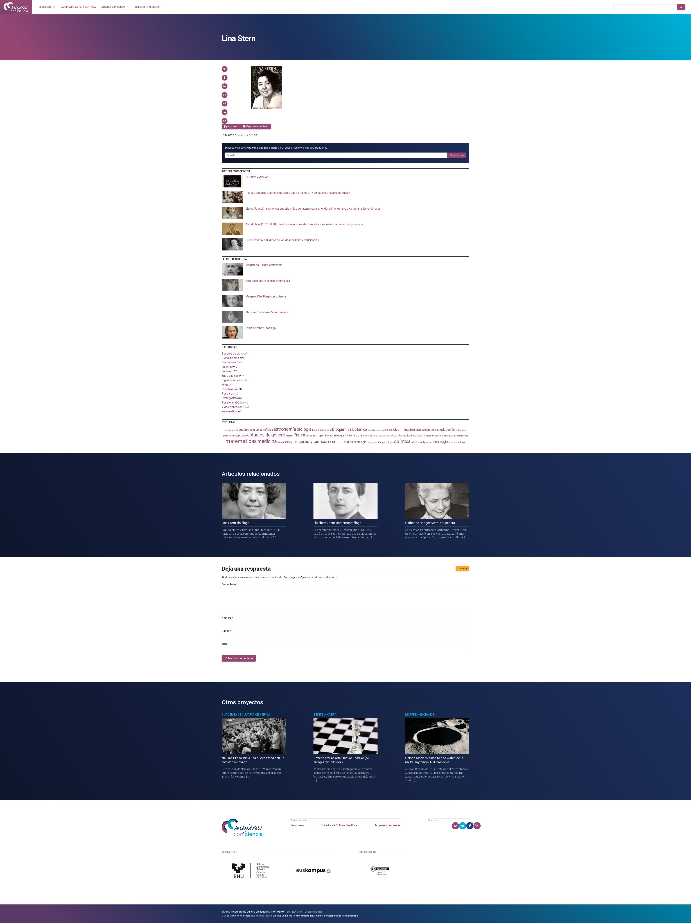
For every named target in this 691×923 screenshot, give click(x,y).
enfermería (461, 430)
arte (255, 429)
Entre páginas (230, 375)
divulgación (422, 429)
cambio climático (376, 430)
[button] (224, 69)
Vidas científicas (232, 407)
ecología (434, 430)
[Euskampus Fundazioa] (313, 871)
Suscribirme (457, 155)
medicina (267, 441)
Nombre (227, 618)
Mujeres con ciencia (387, 825)
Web (224, 643)
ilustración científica (384, 435)
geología (338, 435)
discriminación (404, 429)
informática (403, 435)
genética (325, 435)
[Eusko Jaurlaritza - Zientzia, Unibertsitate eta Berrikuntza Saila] (380, 871)
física (299, 435)
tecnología (440, 442)
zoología (460, 442)
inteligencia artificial (433, 435)
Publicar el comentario (239, 658)
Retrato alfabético (233, 402)
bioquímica (342, 429)
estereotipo (240, 435)
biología (304, 429)
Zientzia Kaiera (324, 714)
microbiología (285, 442)
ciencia (388, 429)
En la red (227, 371)
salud (414, 442)
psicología (387, 442)
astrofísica (266, 429)
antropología (230, 430)
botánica (359, 429)
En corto (227, 367)
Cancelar (462, 568)
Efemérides (229, 362)
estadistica (227, 436)
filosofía (289, 436)
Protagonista (230, 398)
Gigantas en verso (233, 380)
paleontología (358, 442)
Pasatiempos (230, 389)
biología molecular (321, 430)
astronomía (285, 429)
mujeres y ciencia (310, 441)
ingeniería (416, 435)
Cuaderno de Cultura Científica (246, 714)
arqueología (244, 429)
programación (374, 442)
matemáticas (241, 441)
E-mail (226, 630)
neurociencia (338, 442)
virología (451, 442)
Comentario (230, 584)
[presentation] (345, 181)
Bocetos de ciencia (234, 353)
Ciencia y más (230, 358)
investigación (462, 436)
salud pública (425, 442)
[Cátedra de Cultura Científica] (251, 871)
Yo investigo (229, 411)
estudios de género (266, 435)
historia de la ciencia (358, 435)
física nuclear (312, 436)
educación (447, 429)
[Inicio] (16, 7)
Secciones (297, 825)
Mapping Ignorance (419, 714)
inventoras (450, 435)
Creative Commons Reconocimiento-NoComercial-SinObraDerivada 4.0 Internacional (315, 916)
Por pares (228, 393)
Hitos (225, 384)
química (402, 441)
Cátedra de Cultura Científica (339, 825)
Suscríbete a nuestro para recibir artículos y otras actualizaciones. (276, 147)
